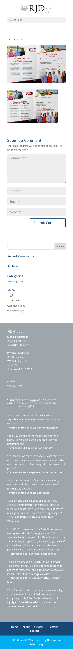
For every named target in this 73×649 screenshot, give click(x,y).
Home (14, 627)
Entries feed (13, 300)
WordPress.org (15, 311)
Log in (10, 295)
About (26, 627)
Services (38, 627)
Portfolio (53, 627)
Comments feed (16, 305)
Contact (34, 630)
